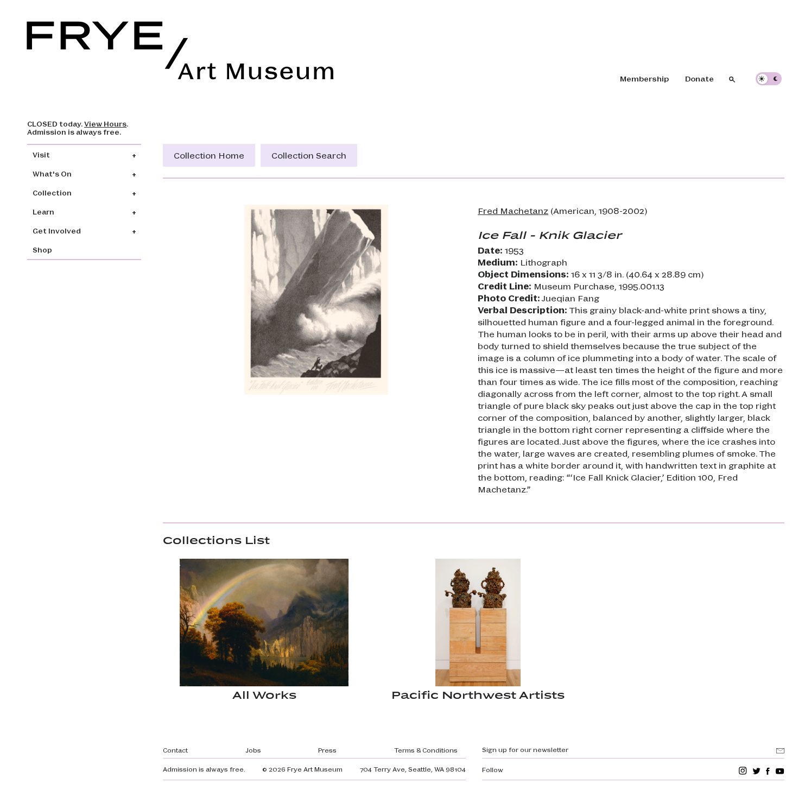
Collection (52, 192)
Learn (43, 211)
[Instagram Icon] (743, 770)
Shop (42, 249)
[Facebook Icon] (768, 770)
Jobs (253, 750)
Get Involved (57, 230)
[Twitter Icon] (756, 770)
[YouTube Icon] (779, 770)
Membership (644, 78)
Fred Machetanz (513, 210)
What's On (52, 173)
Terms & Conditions (426, 750)
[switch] (769, 78)
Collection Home (209, 155)
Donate (699, 78)
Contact (175, 750)
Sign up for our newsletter (525, 749)
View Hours (105, 123)
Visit (41, 154)
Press (327, 750)
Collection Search (308, 155)
